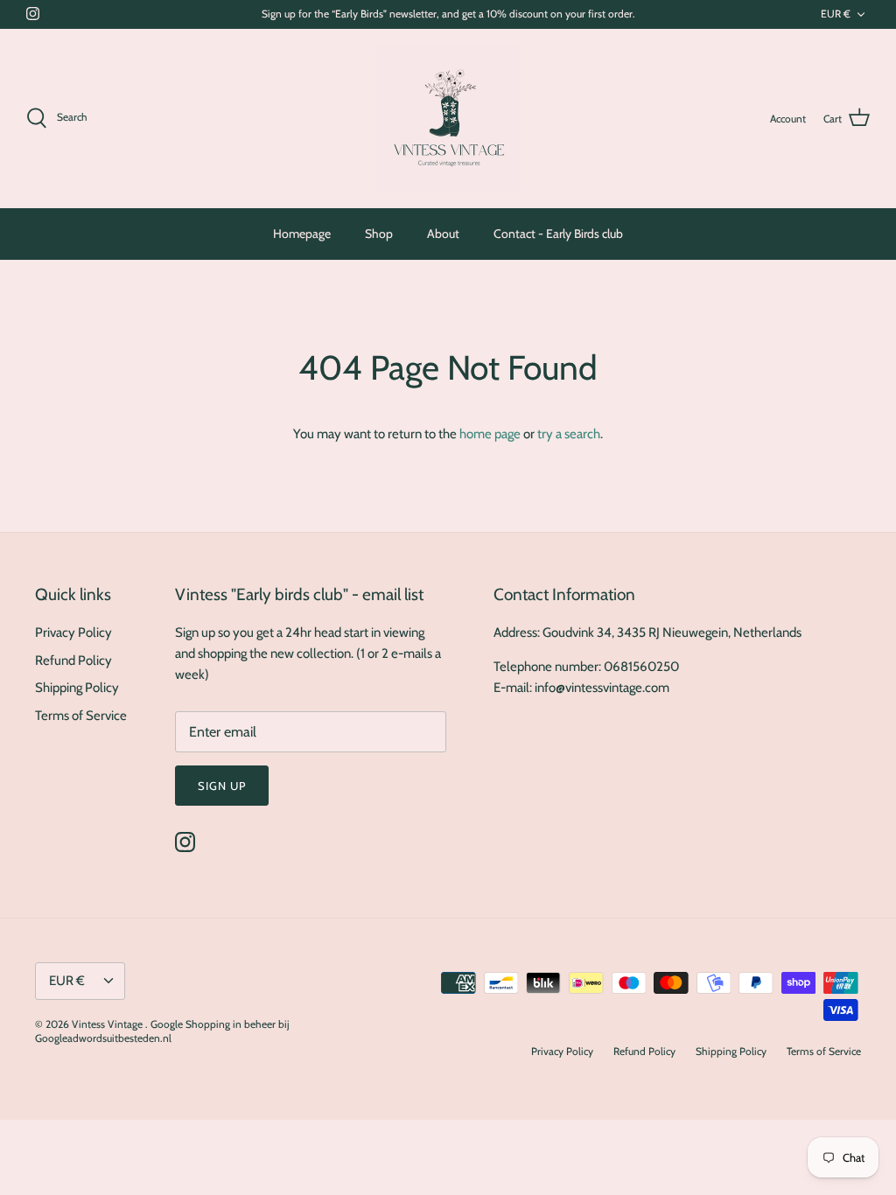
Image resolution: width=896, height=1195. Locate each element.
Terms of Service (81, 715)
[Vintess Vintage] (448, 118)
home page (490, 434)
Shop (379, 233)
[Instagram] (32, 13)
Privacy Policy (73, 632)
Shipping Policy (77, 687)
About (443, 233)
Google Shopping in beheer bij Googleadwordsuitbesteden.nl (162, 1031)
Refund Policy (73, 660)
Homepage (302, 233)
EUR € (835, 13)
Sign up (222, 786)
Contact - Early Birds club (558, 233)
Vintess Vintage (108, 1024)
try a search (568, 434)
